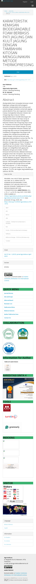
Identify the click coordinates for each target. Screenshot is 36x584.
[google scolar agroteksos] (11, 453)
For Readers (7, 537)
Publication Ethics (9, 307)
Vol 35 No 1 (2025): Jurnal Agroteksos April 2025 (17, 12)
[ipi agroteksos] (11, 444)
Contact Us (7, 318)
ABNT (7, 208)
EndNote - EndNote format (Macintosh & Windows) (15, 222)
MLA (7, 227)
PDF (18, 72)
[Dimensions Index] (11, 466)
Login (31, 2)
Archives (11, 11)
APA (7, 211)
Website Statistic (9, 311)
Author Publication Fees (11, 314)
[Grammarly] (12, 427)
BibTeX (7, 215)
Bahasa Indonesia (8, 524)
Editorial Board (8, 300)
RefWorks (8, 234)
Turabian (8, 241)
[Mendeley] (7, 408)
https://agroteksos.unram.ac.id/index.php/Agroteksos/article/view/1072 (18, 197)
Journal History (8, 293)
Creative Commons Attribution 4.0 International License (16, 278)
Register (25, 2)
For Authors (7, 541)
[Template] (7, 368)
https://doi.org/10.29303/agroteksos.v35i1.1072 (18, 80)
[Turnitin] (11, 416)
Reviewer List (8, 304)
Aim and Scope (8, 297)
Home (5, 11)
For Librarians (7, 544)
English (6, 528)
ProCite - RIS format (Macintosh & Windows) (16, 230)
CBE (7, 218)
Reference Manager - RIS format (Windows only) (17, 237)
